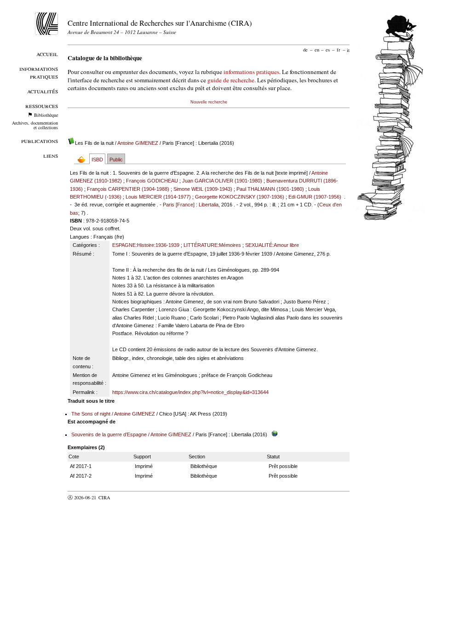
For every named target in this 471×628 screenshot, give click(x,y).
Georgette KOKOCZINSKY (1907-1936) (239, 197)
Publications (39, 140)
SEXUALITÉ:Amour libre (272, 245)
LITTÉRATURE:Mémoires (212, 245)
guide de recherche (230, 80)
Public (116, 159)
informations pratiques (251, 72)
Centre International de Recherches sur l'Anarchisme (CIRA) (160, 22)
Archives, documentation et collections (35, 125)
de (305, 49)
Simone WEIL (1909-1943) (202, 189)
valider (122, 497)
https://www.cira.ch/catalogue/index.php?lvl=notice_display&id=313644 (190, 392)
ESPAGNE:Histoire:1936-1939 (145, 245)
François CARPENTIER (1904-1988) (128, 189)
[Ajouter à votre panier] (83, 159)
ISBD (97, 159)
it (348, 49)
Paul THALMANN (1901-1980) (270, 189)
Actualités (42, 90)
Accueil (47, 53)
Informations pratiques (38, 72)
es (328, 49)
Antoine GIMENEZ (137, 143)
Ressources (41, 105)
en (317, 49)
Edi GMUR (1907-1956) (314, 197)
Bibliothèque (46, 115)
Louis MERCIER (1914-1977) (158, 197)
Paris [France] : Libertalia (190, 204)
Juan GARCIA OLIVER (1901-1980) (222, 180)
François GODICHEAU (152, 180)
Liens (50, 155)
